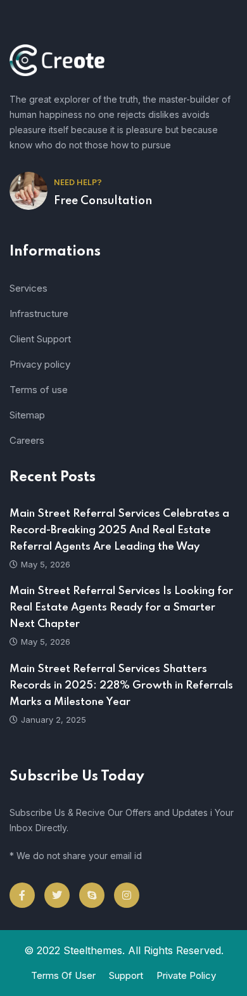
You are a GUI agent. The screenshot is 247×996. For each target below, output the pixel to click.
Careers (27, 440)
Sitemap (27, 415)
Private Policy (186, 975)
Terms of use (39, 390)
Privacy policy (40, 364)
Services (29, 288)
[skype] (91, 895)
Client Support (40, 339)
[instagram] (126, 895)
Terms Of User (63, 975)
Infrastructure (39, 313)
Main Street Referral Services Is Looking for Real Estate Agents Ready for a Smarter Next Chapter (121, 608)
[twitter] (57, 895)
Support (126, 975)
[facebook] (22, 895)
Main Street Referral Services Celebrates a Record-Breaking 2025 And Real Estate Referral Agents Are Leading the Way (119, 530)
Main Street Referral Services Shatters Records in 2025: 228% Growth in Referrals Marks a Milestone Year (121, 686)
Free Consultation (103, 201)
